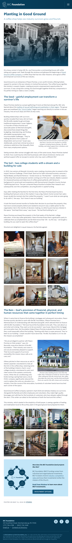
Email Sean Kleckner (40, 484)
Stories (29, 502)
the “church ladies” (25, 109)
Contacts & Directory (19, 527)
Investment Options (43, 491)
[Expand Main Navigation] (68, 4)
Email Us (6, 527)
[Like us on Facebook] (61, 521)
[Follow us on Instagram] (67, 521)
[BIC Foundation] (14, 4)
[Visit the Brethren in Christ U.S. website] (56, 521)
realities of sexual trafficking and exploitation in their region (38, 107)
